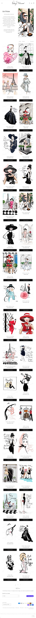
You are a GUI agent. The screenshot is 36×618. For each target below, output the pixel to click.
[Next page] (21, 585)
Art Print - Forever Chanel (26, 366)
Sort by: (20, 41)
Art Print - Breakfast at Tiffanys (10, 186)
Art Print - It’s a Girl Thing (10, 336)
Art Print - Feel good (26, 336)
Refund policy (17, 607)
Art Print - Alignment (10, 542)
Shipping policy (32, 607)
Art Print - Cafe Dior (26, 126)
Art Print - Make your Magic (10, 126)
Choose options (10, 70)
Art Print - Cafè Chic (10, 276)
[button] (2, 3)
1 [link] (15, 584)
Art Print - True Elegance (25, 186)
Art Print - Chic (10, 246)
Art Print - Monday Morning (26, 212)
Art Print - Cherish (10, 66)
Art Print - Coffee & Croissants (10, 216)
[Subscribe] (18, 596)
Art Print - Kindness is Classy (10, 306)
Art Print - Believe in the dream (10, 421)
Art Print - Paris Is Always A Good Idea (10, 366)
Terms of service (27, 607)
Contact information (31, 608)
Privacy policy (22, 607)
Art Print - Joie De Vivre (10, 96)
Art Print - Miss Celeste (26, 96)
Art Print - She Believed (10, 156)
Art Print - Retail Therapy (26, 156)
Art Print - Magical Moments (26, 66)
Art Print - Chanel (10, 396)
